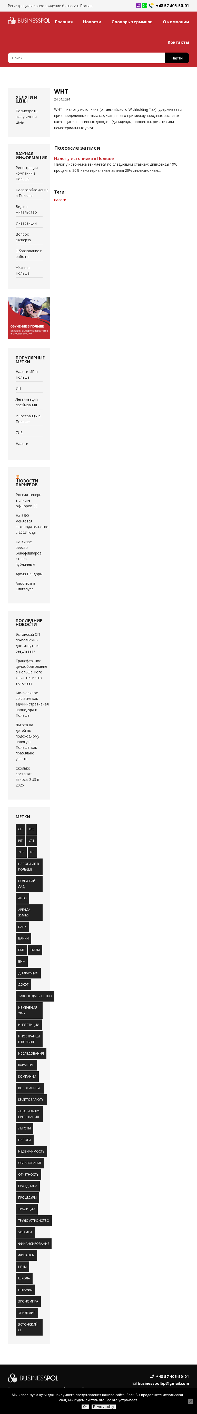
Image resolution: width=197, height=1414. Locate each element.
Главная (64, 22)
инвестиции (28, 1025)
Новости (92, 22)
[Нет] (190, 1401)
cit (20, 829)
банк (22, 927)
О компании (176, 22)
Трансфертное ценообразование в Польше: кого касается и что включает (31, 672)
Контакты (178, 42)
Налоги (22, 443)
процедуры (27, 1197)
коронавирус (29, 1088)
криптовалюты (31, 1099)
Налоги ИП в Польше (28, 867)
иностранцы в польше (29, 1039)
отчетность (28, 1174)
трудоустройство (33, 1220)
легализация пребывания (29, 1114)
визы (35, 950)
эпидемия (26, 1313)
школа (24, 1278)
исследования (31, 1053)
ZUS (19, 432)
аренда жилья (24, 912)
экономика (28, 1301)
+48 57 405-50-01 (172, 5)
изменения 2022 (27, 1010)
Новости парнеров (27, 483)
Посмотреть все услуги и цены (26, 116)
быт (21, 950)
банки (23, 938)
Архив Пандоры (29, 573)
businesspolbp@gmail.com (163, 1383)
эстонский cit (27, 1327)
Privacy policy (103, 1407)
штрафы (25, 1290)
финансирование (33, 1243)
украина (25, 1232)
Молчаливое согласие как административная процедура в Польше (32, 704)
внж (21, 961)
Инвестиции (26, 223)
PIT (20, 841)
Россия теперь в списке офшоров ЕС (28, 500)
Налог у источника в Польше (84, 158)
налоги (24, 1140)
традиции (26, 1209)
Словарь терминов (132, 22)
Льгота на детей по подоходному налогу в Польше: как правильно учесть (27, 741)
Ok (85, 1407)
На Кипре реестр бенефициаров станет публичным (29, 553)
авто (22, 898)
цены (22, 1267)
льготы (24, 1128)
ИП (18, 388)
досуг (23, 984)
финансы (26, 1255)
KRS (31, 829)
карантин (26, 1065)
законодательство (35, 996)
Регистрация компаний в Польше (27, 173)
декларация (28, 973)
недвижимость (31, 1151)
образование (30, 1163)
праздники (27, 1186)
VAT (31, 841)
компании (27, 1076)
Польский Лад (26, 884)
